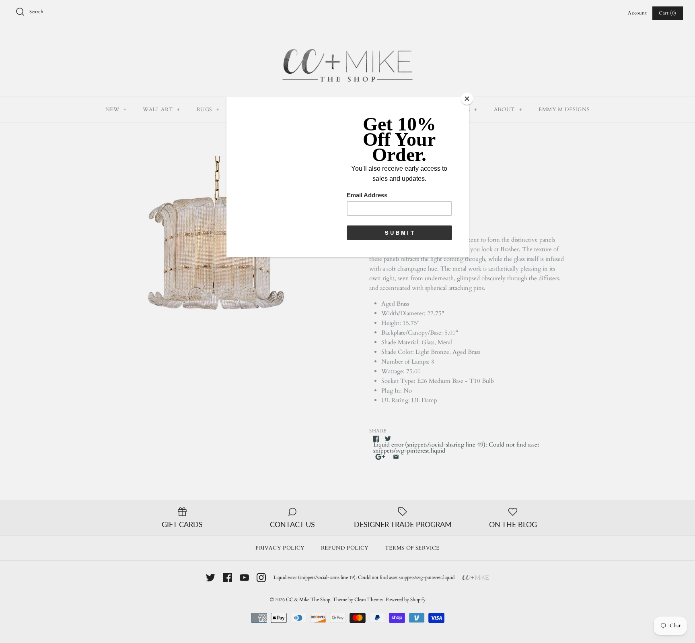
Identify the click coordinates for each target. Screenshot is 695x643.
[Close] (467, 99)
